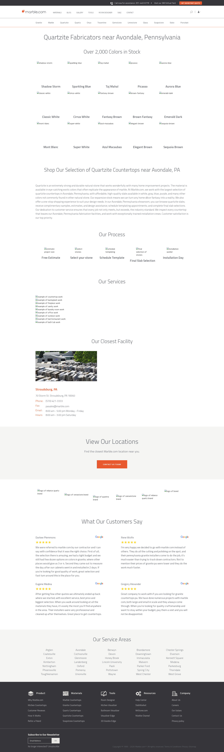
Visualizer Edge (108, 715)
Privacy (185, 746)
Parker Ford (143, 666)
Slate (172, 22)
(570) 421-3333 (54, 401)
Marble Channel (142, 715)
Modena (174, 662)
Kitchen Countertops (37, 705)
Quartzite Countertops (73, 715)
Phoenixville (49, 670)
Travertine (101, 22)
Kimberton (49, 662)
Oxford (80, 666)
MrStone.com (141, 710)
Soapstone (159, 22)
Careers (175, 705)
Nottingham (49, 666)
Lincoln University (112, 662)
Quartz (78, 22)
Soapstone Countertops (74, 721)
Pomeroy (81, 670)
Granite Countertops (72, 705)
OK (55, 740)
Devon (112, 654)
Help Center (140, 700)
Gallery (79, 12)
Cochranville (80, 654)
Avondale (81, 650)
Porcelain (184, 22)
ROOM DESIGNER (105, 12)
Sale (119, 12)
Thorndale (174, 670)
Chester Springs (174, 650)
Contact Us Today (112, 464)
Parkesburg (174, 666)
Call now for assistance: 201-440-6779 (132, 3)
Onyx (89, 22)
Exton (49, 658)
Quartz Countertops (72, 710)
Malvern (143, 662)
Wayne (112, 674)
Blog (69, 12)
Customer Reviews (36, 710)
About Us (176, 700)
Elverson (174, 654)
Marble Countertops (72, 700)
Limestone (132, 22)
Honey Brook (112, 658)
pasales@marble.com (57, 406)
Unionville (80, 674)
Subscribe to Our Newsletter (44, 735)
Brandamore (143, 650)
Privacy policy (178, 721)
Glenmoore (81, 658)
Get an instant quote (190, 3)
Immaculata (143, 658)
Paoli (112, 666)
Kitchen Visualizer (109, 705)
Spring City (143, 670)
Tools (91, 12)
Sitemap (192, 746)
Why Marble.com (35, 700)
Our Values (177, 710)
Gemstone (117, 22)
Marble (51, 22)
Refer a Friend (34, 721)
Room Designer (108, 700)
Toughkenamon (49, 674)
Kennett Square (174, 658)
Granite (39, 22)
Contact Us (177, 715)
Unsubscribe (53, 746)
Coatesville (49, 654)
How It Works (34, 715)
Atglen (49, 650)
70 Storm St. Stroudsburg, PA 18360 (55, 396)
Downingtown (143, 654)
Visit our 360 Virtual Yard (165, 3)
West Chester (143, 674)
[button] (199, 11)
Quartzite (64, 22)
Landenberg (80, 662)
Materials (57, 12)
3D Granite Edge (108, 721)
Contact (130, 12)
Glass (145, 22)
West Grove (174, 674)
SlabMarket (140, 705)
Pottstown (112, 670)
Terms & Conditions (172, 746)
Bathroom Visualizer (110, 710)
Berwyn (112, 650)
